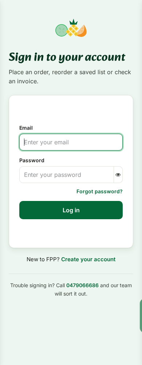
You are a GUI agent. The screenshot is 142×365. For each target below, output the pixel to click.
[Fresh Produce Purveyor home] (70, 28)
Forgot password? (99, 191)
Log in (71, 210)
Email (26, 128)
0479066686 (82, 285)
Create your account (88, 259)
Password (31, 160)
